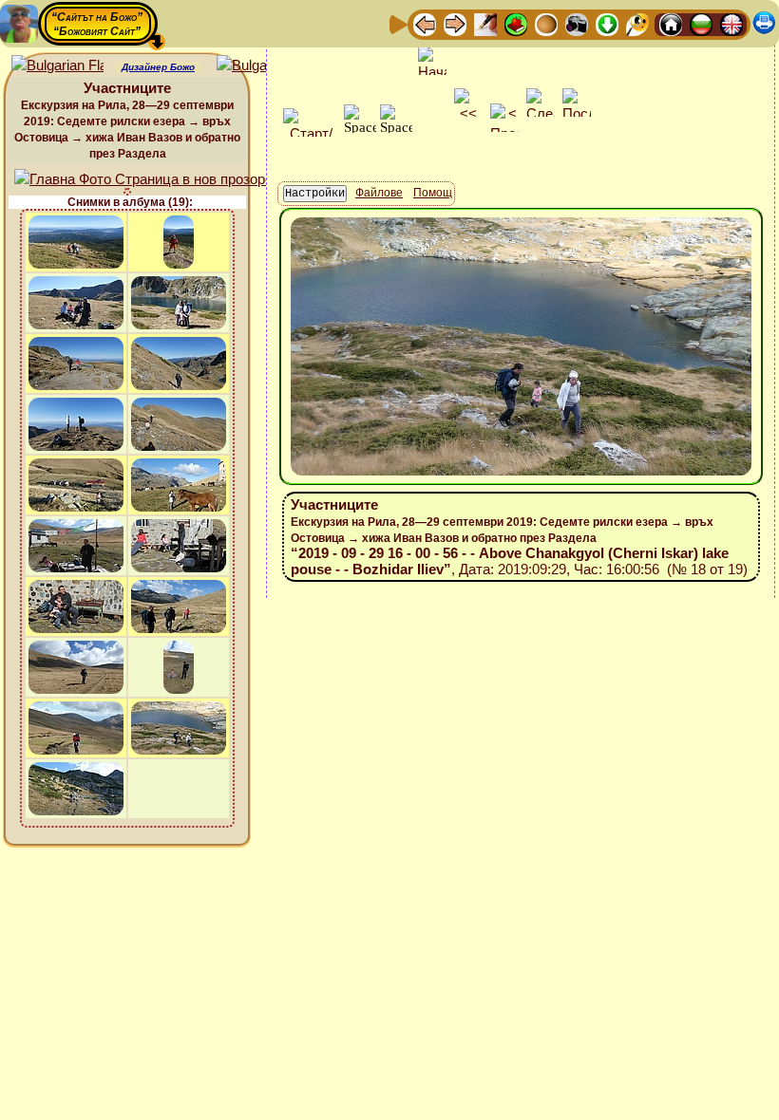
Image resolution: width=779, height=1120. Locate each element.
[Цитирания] (515, 23)
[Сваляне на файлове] (607, 23)
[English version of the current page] (57, 66)
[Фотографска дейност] (576, 23)
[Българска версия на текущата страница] (263, 66)
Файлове (379, 192)
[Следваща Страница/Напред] (455, 23)
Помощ (432, 192)
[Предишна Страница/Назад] (424, 23)
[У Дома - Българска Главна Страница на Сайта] (701, 23)
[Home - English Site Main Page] (731, 23)
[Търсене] (637, 23)
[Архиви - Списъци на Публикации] (485, 23)
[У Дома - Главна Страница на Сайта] (670, 23)
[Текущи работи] (546, 23)
